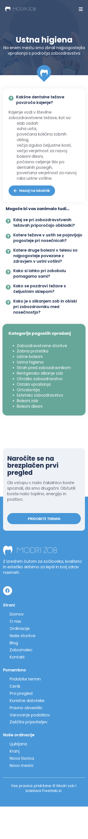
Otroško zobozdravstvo (40, 379)
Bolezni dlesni (29, 406)
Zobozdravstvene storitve (42, 346)
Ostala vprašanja (34, 384)
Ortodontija (28, 390)
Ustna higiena (30, 362)
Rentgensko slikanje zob (40, 373)
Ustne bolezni (30, 356)
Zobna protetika (32, 351)
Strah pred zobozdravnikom (44, 368)
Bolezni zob (27, 401)
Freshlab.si (51, 790)
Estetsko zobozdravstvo (40, 395)
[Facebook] (7, 590)
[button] (80, 9)
